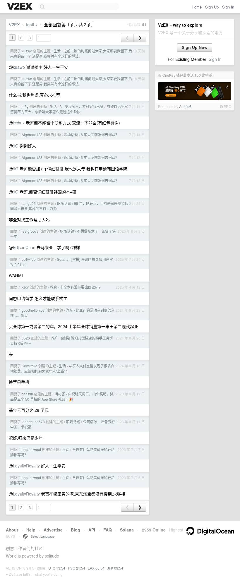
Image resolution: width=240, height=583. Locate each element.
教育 (53, 286)
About (12, 530)
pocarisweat (31, 449)
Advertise (53, 530)
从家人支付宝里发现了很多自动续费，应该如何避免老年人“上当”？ (62, 368)
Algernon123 (32, 134)
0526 (26, 337)
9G (15, 146)
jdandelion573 (33, 421)
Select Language (41, 536)
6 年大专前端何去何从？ (100, 134)
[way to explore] (20, 7)
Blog (75, 530)
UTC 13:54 (56, 567)
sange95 (29, 203)
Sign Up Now (195, 47)
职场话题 (71, 134)
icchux (19, 123)
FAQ (107, 530)
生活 (57, 50)
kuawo (27, 50)
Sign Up (212, 7)
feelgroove (30, 231)
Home (197, 7)
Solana (62, 259)
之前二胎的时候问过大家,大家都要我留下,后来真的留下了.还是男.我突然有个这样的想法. (71, 53)
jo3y (25, 106)
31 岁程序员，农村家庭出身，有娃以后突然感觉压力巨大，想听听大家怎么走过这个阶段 (69, 109)
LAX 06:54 (96, 567)
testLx (32, 24)
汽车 (69, 310)
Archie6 (185, 106)
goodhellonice (33, 310)
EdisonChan (24, 247)
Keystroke (29, 365)
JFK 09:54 (115, 567)
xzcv (25, 286)
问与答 (59, 393)
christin (27, 393)
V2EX (14, 24)
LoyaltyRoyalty (26, 466)
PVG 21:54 (76, 567)
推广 (54, 337)
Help (30, 530)
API (91, 530)
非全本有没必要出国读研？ (81, 286)
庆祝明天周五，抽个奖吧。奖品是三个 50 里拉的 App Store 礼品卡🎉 (62, 396)
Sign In (228, 7)
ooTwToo (29, 259)
